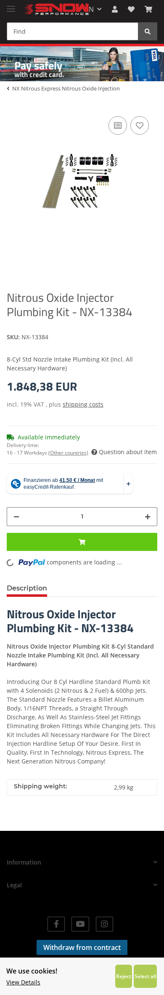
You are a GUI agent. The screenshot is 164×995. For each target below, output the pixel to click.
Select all (145, 976)
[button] (115, 9)
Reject (123, 976)
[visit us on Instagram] (104, 924)
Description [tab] (27, 588)
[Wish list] (131, 9)
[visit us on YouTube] (80, 924)
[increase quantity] (147, 517)
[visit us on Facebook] (56, 924)
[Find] (147, 31)
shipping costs (83, 404)
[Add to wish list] (139, 125)
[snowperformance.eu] (55, 9)
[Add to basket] (82, 542)
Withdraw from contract (82, 947)
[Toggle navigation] (11, 5)
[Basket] (148, 9)
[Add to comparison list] (117, 125)
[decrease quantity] (16, 517)
